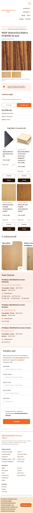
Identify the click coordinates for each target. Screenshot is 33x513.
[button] (16, 69)
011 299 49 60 (15, 298)
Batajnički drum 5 (9, 331)
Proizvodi (9, 27)
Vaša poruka (6, 398)
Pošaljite (16, 421)
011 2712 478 (16, 296)
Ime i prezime (6, 366)
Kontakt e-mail (7, 382)
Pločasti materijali (16, 27)
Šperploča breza (22, 149)
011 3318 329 (5, 298)
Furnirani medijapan (7, 202)
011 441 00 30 (6, 342)
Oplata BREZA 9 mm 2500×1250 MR (8, 154)
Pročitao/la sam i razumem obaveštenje (17, 413)
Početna (4, 27)
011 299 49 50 (6, 296)
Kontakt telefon (7, 374)
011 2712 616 (5, 321)
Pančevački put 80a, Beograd (12, 285)
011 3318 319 (25, 298)
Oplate (4, 149)
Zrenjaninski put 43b (9, 310)
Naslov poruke (7, 390)
